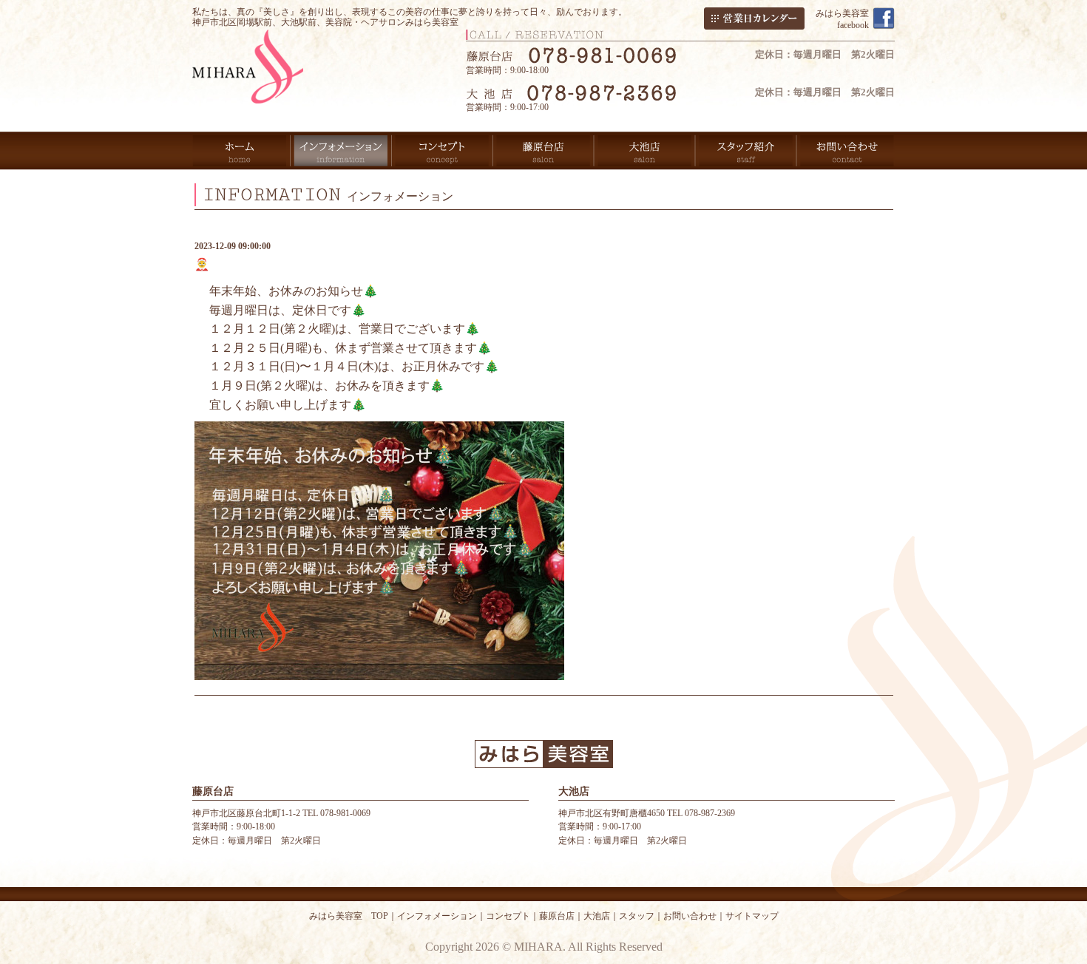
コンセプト (508, 916)
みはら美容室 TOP (348, 916)
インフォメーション (437, 916)
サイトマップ (752, 916)
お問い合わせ (690, 916)
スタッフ (636, 916)
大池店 (596, 916)
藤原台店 (557, 916)
